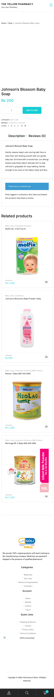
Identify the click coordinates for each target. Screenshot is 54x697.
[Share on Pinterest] (22, 125)
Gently (8, 152)
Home (3, 23)
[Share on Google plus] (18, 125)
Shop (10, 23)
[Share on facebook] (8, 125)
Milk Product (37, 371)
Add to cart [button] (46, 282)
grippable (19, 166)
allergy (46, 159)
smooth (28, 156)
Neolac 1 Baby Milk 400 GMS (18, 373)
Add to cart (32, 110)
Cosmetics (19, 296)
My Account (9, 693)
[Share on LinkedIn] (14, 125)
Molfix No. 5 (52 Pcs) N (15, 229)
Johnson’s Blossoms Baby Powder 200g (23, 298)
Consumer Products (23, 226)
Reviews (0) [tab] (37, 136)
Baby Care (14, 120)
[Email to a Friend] (25, 125)
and (41, 170)
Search (27, 693)
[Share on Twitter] (11, 125)
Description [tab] (16, 136)
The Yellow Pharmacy (17, 4)
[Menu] (51, 5)
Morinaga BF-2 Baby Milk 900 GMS (20, 443)
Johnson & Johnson (16, 123)
